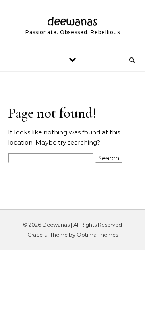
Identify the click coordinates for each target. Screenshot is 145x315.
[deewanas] (73, 20)
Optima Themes (97, 234)
